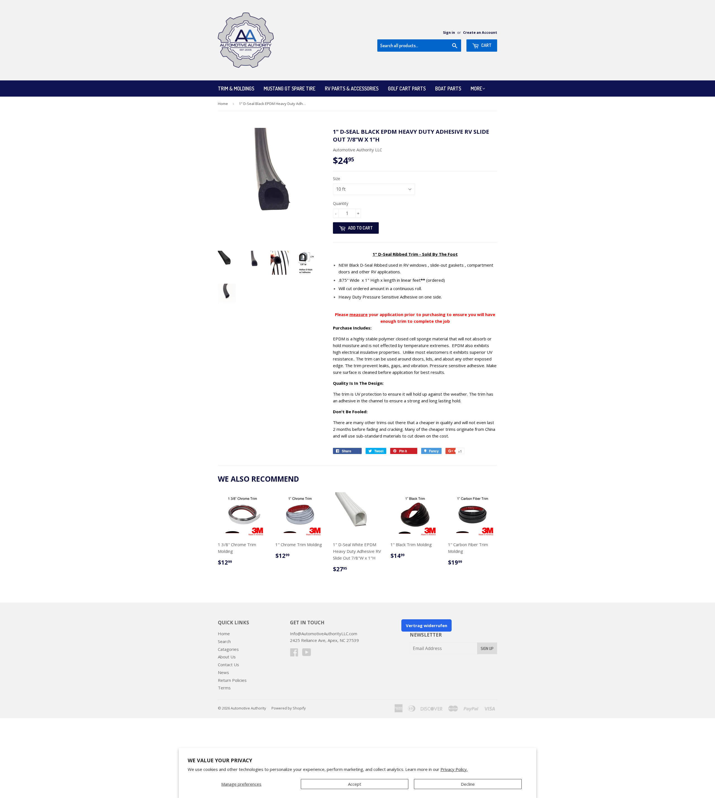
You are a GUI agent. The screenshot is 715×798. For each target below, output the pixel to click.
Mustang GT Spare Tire (289, 88)
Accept (354, 784)
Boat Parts (448, 88)
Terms (224, 688)
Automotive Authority (248, 708)
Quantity (340, 203)
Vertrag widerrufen (426, 625)
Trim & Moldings (236, 88)
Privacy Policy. (454, 769)
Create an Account (480, 32)
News (223, 672)
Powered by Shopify (288, 708)
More (476, 88)
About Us (227, 657)
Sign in (449, 32)
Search (224, 641)
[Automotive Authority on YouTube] (306, 654)
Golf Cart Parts (407, 88)
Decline (468, 784)
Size (336, 178)
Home (223, 103)
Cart (486, 45)
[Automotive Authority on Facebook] (294, 654)
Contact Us (228, 664)
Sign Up (487, 648)
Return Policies (232, 680)
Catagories (228, 649)
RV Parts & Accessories (351, 88)
